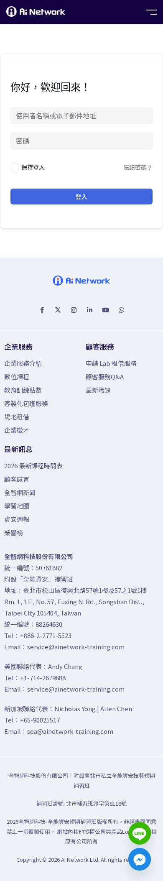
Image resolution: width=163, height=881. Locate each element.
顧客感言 (16, 479)
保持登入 (33, 167)
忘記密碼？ (138, 167)
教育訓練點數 (23, 390)
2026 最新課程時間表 (33, 465)
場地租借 (16, 416)
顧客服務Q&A (105, 376)
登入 (81, 196)
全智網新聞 (20, 492)
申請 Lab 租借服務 (111, 363)
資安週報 (16, 519)
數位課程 (16, 376)
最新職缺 (98, 390)
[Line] (139, 833)
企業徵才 (16, 430)
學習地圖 (16, 505)
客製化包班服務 (26, 403)
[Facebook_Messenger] (139, 859)
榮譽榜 (13, 532)
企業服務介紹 (23, 363)
